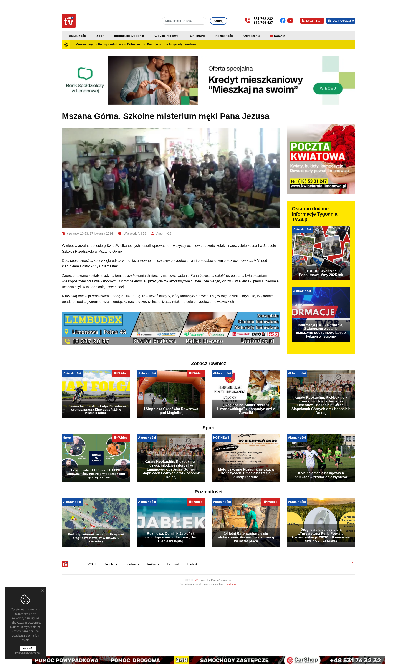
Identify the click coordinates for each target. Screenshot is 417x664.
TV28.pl (90, 564)
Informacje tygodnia (129, 35)
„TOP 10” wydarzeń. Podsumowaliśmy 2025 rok (321, 273)
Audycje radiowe (166, 35)
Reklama (153, 564)
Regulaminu (231, 584)
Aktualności (78, 35)
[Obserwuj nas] (283, 21)
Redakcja (132, 564)
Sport (100, 35)
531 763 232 (263, 19)
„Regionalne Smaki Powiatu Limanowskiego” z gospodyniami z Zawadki (246, 408)
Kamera (279, 36)
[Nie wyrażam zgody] (42, 591)
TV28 (196, 580)
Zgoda (27, 647)
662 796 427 (263, 23)
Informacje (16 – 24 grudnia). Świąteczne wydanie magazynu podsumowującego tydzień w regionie (321, 330)
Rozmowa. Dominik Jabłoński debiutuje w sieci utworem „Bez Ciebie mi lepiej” (171, 537)
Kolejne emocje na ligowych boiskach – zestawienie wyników (321, 475)
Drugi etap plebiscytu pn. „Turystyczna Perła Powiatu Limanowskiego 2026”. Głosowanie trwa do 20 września (321, 535)
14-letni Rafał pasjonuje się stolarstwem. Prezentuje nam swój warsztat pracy (246, 537)
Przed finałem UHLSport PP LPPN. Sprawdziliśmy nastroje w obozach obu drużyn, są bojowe (96, 473)
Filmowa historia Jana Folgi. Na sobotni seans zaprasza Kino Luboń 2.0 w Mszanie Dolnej (96, 409)
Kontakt (192, 564)
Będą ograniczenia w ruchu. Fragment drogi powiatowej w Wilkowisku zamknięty (96, 538)
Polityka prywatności (27, 652)
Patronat (173, 564)
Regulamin (111, 564)
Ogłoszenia (251, 35)
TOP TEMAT (197, 35)
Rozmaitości (224, 35)
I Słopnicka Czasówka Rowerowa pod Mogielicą (171, 411)
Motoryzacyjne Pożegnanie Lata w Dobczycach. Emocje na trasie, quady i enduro (136, 44)
